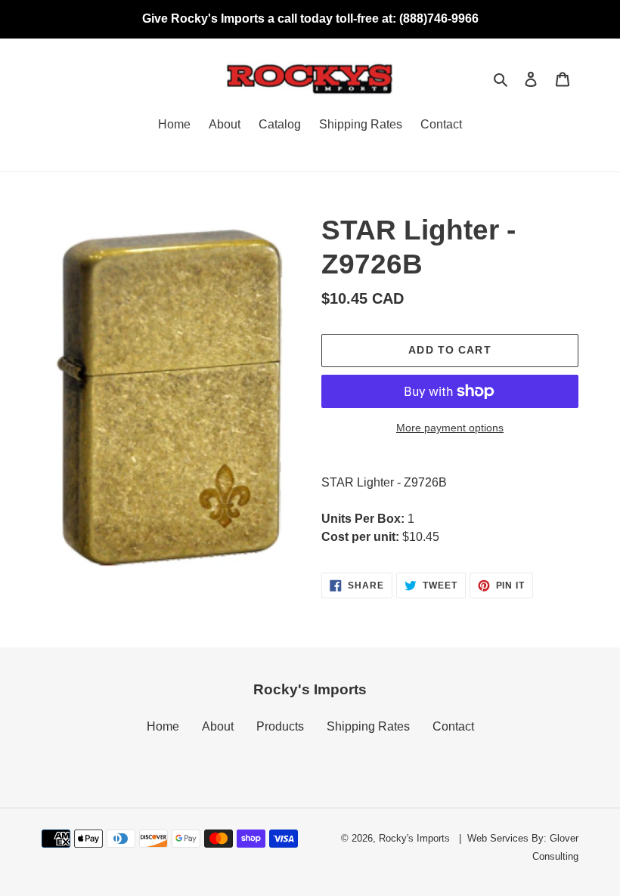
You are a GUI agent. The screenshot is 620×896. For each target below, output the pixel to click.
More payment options (450, 428)
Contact (453, 726)
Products (280, 726)
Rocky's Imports (414, 838)
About (218, 726)
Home (163, 726)
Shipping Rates (368, 726)
